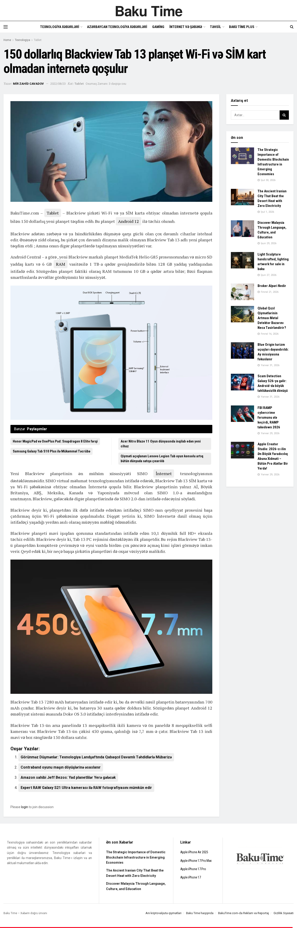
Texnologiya (22, 40)
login (24, 807)
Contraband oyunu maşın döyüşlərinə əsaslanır (61, 767)
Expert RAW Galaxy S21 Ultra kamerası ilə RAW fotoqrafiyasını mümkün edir (86, 787)
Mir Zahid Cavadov (28, 83)
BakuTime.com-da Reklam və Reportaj (243, 913)
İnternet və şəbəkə (185, 27)
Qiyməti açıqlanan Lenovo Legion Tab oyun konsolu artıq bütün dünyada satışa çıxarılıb (162, 458)
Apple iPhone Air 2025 (194, 852)
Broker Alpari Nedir (272, 286)
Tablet (38, 40)
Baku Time (148, 10)
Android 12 (128, 221)
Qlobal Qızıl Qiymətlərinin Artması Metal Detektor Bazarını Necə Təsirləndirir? (272, 318)
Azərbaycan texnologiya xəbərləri (117, 27)
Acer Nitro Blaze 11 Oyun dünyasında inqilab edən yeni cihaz (161, 443)
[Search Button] (284, 115)
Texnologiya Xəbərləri (59, 27)
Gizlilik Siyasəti (284, 913)
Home (7, 40)
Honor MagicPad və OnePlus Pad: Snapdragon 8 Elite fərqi (55, 441)
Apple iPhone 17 (190, 877)
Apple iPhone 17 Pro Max (196, 861)
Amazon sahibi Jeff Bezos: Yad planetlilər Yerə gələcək (68, 777)
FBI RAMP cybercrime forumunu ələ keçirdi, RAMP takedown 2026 (269, 417)
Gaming (158, 27)
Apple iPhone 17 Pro (193, 869)
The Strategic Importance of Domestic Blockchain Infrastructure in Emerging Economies (135, 857)
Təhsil (215, 27)
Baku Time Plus (241, 27)
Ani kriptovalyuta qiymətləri (163, 913)
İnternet (164, 473)
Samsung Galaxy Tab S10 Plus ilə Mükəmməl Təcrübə (51, 451)
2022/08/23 (58, 83)
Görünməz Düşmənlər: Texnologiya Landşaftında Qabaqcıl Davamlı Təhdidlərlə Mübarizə (96, 757)
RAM (60, 264)
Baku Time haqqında (199, 913)
